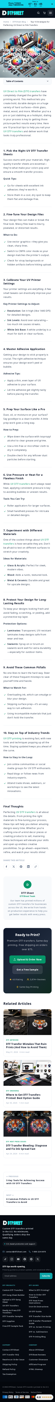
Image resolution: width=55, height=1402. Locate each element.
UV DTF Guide (35, 1311)
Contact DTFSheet (11, 1350)
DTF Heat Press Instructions (36, 1301)
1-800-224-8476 (39, 1251)
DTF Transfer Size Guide (40, 1316)
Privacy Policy (8, 1392)
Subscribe (46, 1276)
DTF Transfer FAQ (11, 1354)
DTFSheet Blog (19, 21)
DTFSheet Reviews (37, 1354)
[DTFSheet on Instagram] (11, 1259)
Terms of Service (22, 1392)
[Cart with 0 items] (44, 13)
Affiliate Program (37, 1364)
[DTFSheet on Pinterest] (31, 1259)
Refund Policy (9, 1369)
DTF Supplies (9, 1321)
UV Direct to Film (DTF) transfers (22, 91)
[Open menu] (50, 13)
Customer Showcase (38, 1359)
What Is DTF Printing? (39, 1290)
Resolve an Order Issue (13, 1359)
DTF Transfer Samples (13, 1316)
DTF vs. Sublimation (38, 1332)
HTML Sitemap (36, 1369)
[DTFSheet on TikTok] (5, 1259)
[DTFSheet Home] (13, 12)
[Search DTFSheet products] (38, 13)
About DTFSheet (36, 1350)
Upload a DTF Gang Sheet (12, 1301)
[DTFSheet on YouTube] (18, 1259)
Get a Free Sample (27, 969)
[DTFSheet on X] (37, 1259)
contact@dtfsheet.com (16, 1251)
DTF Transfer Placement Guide (40, 1322)
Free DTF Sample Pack (13, 1326)
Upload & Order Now (29, 959)
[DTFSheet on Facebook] (24, 1259)
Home (6, 21)
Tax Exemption (9, 1374)
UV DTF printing (12, 738)
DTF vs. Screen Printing (40, 1327)
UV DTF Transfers (11, 1305)
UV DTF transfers (13, 131)
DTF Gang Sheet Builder (14, 1295)
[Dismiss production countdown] (52, 4)
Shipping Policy (10, 1364)
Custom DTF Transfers (13, 1290)
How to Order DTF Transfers (37, 1296)
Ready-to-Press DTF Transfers (12, 1311)
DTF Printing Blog (37, 1336)
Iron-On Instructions (39, 1306)
